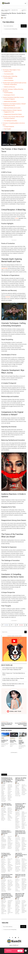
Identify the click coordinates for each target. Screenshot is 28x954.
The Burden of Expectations (10, 84)
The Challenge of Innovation (10, 120)
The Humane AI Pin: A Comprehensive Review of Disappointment (6, 832)
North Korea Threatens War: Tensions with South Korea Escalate (7, 724)
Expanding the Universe (9, 105)
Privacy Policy (14, 28)
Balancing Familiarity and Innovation (12, 107)
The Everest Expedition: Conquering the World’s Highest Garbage (21, 742)
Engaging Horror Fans (9, 112)
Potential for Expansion (9, 118)
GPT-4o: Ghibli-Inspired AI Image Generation (13, 741)
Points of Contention (9, 80)
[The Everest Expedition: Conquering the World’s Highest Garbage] (23, 735)
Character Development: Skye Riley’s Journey (13, 97)
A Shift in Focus (7, 71)
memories (8, 296)
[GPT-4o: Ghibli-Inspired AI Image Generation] (14, 735)
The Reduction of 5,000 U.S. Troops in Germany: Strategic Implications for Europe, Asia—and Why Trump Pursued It (20, 806)
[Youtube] (15, 937)
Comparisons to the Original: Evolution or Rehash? (14, 103)
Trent (5, 17)
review (16, 218)
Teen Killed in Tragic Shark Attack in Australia (4, 741)
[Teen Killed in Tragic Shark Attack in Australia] (5, 735)
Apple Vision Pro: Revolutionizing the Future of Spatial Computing (21, 854)
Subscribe (24, 25)
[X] (12, 937)
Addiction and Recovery (9, 86)
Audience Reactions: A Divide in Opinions (12, 110)
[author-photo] (2, 783)
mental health (4, 268)
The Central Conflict (8, 74)
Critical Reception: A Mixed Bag (10, 76)
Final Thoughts (7, 129)
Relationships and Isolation (10, 101)
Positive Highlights (8, 78)
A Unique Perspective (9, 126)
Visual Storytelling (8, 92)
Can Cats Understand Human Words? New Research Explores (21, 724)
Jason (4, 834)
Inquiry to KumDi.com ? (14, 945)
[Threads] (18, 937)
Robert (2, 746)
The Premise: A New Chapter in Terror (11, 69)
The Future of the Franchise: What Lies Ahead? (13, 116)
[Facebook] (9, 937)
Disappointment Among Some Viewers (13, 114)
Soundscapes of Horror (9, 95)
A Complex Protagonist (9, 99)
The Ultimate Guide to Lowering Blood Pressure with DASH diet (6, 854)
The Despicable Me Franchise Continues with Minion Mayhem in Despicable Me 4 (7, 876)
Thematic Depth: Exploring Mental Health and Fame (14, 82)
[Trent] (2, 17)
